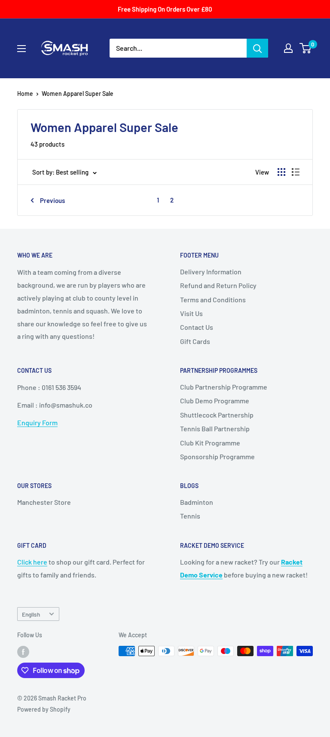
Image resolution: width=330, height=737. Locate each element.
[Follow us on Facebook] (23, 652)
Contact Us (196, 327)
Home (25, 93)
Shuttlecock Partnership (217, 415)
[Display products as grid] (281, 172)
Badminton (196, 502)
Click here (32, 562)
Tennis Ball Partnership (215, 428)
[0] (305, 48)
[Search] (257, 48)
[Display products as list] (295, 172)
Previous (52, 200)
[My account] (288, 48)
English (31, 614)
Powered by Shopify (43, 709)
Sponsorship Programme (217, 456)
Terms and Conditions (213, 299)
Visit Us (191, 313)
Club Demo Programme (214, 400)
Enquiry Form (37, 422)
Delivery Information (210, 271)
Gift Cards (195, 341)
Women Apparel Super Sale (77, 93)
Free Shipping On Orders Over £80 (165, 9)
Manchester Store (44, 502)
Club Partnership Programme (223, 387)
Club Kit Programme (210, 443)
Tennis (190, 516)
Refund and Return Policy (218, 285)
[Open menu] (21, 48)
